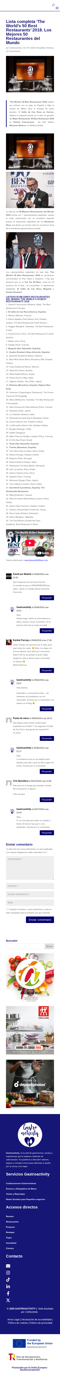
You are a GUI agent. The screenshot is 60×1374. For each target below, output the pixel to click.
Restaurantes (12, 1222)
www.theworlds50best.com (36, 560)
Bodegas (10, 1232)
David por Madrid (22, 574)
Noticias (50, 48)
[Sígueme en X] (8, 1300)
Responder (47, 598)
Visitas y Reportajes (15, 1194)
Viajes (9, 1237)
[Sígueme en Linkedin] (8, 1286)
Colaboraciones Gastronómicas (21, 1183)
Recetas (10, 1216)
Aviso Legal (13, 1319)
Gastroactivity (15, 48)
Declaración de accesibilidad (36, 1319)
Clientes (10, 1248)
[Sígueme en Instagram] (8, 1273)
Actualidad (40, 48)
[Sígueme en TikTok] (8, 1279)
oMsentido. (32, 1312)
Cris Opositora (20, 781)
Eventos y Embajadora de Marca (21, 1189)
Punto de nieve (21, 718)
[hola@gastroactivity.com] (8, 1266)
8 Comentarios (13, 51)
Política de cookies (18, 1323)
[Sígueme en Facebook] (8, 1293)
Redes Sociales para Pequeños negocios (25, 1199)
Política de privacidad (41, 1323)
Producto (10, 1227)
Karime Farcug (21, 640)
